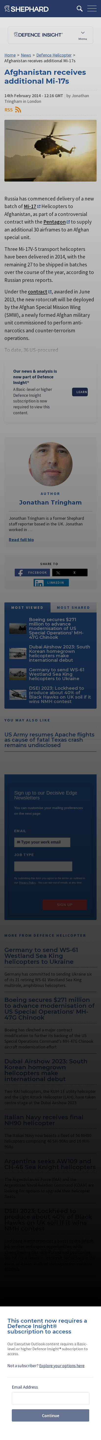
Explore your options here (62, 1365)
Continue (50, 1415)
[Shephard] (26, 8)
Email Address (25, 1387)
